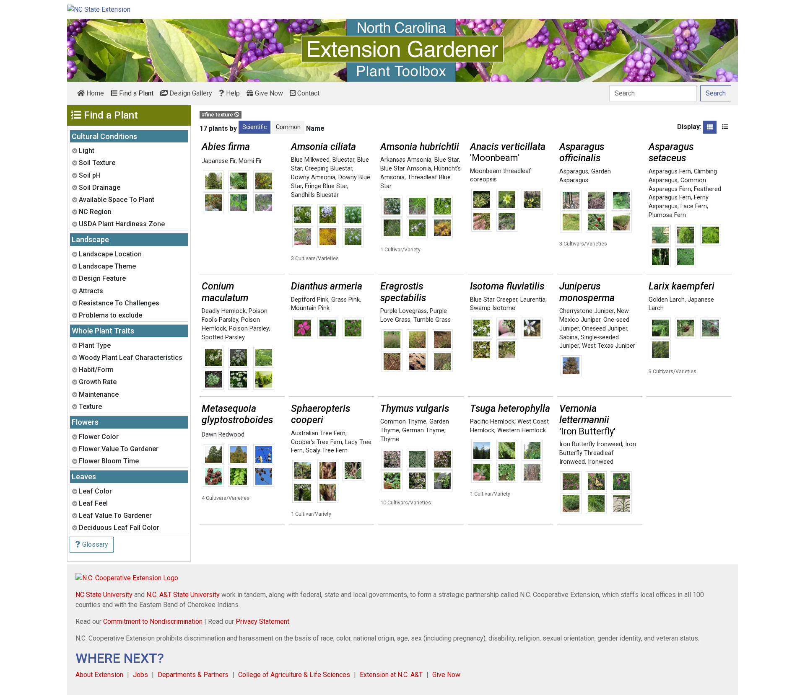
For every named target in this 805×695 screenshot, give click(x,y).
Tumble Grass (432, 319)
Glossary (94, 544)
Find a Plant (135, 93)
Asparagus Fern (670, 171)
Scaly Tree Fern (327, 450)
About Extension (99, 675)
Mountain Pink (310, 308)
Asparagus (573, 171)
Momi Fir (250, 161)
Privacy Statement (262, 621)
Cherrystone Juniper (586, 311)
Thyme (389, 439)
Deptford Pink (309, 299)
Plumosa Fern (667, 215)
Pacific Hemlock (492, 421)
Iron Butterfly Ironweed (590, 444)
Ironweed (600, 461)
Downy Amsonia (313, 177)
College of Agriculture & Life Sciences (294, 675)
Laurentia (532, 299)
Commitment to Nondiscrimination (153, 621)
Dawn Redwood (223, 434)
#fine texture (218, 115)
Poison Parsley (249, 328)
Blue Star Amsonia (405, 168)
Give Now (268, 93)
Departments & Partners (193, 675)
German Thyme (423, 430)
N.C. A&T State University (183, 595)
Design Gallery (190, 93)
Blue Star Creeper (493, 299)
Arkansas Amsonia (405, 159)
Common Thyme (403, 421)
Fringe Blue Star (326, 186)
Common (288, 127)
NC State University (103, 595)
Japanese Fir (219, 161)
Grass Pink (345, 299)
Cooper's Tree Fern (316, 442)
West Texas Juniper (608, 345)
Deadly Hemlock (224, 311)
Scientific (254, 127)
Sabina (568, 337)
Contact (307, 93)
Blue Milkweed (310, 159)
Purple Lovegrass (403, 311)
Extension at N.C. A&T (391, 675)
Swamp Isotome (492, 308)
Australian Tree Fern (318, 433)
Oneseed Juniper (604, 328)
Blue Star (446, 159)
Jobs (140, 675)
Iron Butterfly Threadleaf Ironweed (597, 453)
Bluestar (343, 159)
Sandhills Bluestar (315, 195)
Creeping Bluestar (328, 168)
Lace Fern (693, 206)
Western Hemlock (521, 430)
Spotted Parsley (223, 337)
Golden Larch (667, 299)
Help (232, 93)
